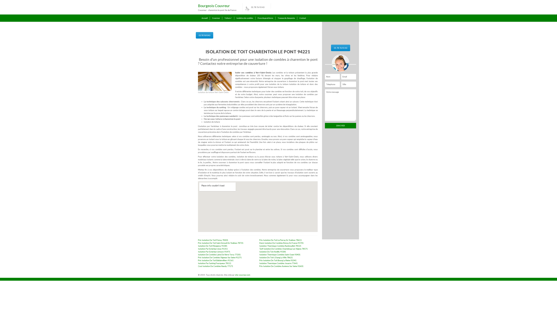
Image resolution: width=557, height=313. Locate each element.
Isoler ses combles (244, 72)
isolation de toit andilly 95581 (272, 252)
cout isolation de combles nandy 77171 (215, 266)
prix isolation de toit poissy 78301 (213, 240)
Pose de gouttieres (265, 18)
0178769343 (204, 35)
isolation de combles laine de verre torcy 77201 (219, 254)
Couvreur (216, 18)
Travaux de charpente (286, 18)
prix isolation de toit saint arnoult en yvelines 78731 (220, 243)
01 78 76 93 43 (257, 7)
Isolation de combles (244, 18)
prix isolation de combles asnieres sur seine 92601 (281, 266)
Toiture (227, 18)
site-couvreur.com (242, 275)
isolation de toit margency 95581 (212, 246)
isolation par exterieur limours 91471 (214, 252)
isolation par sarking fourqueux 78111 (214, 263)
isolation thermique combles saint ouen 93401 (279, 254)
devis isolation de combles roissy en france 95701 (281, 243)
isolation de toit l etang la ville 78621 (276, 257)
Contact (302, 18)
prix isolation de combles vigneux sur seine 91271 (220, 257)
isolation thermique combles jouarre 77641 (278, 263)
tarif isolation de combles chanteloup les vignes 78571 (283, 249)
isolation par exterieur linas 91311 (213, 249)
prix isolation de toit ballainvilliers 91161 (216, 260)
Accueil (205, 18)
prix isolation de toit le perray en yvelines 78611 (280, 240)
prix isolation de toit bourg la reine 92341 (277, 260)
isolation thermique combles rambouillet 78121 (280, 246)
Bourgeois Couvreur (214, 6)
